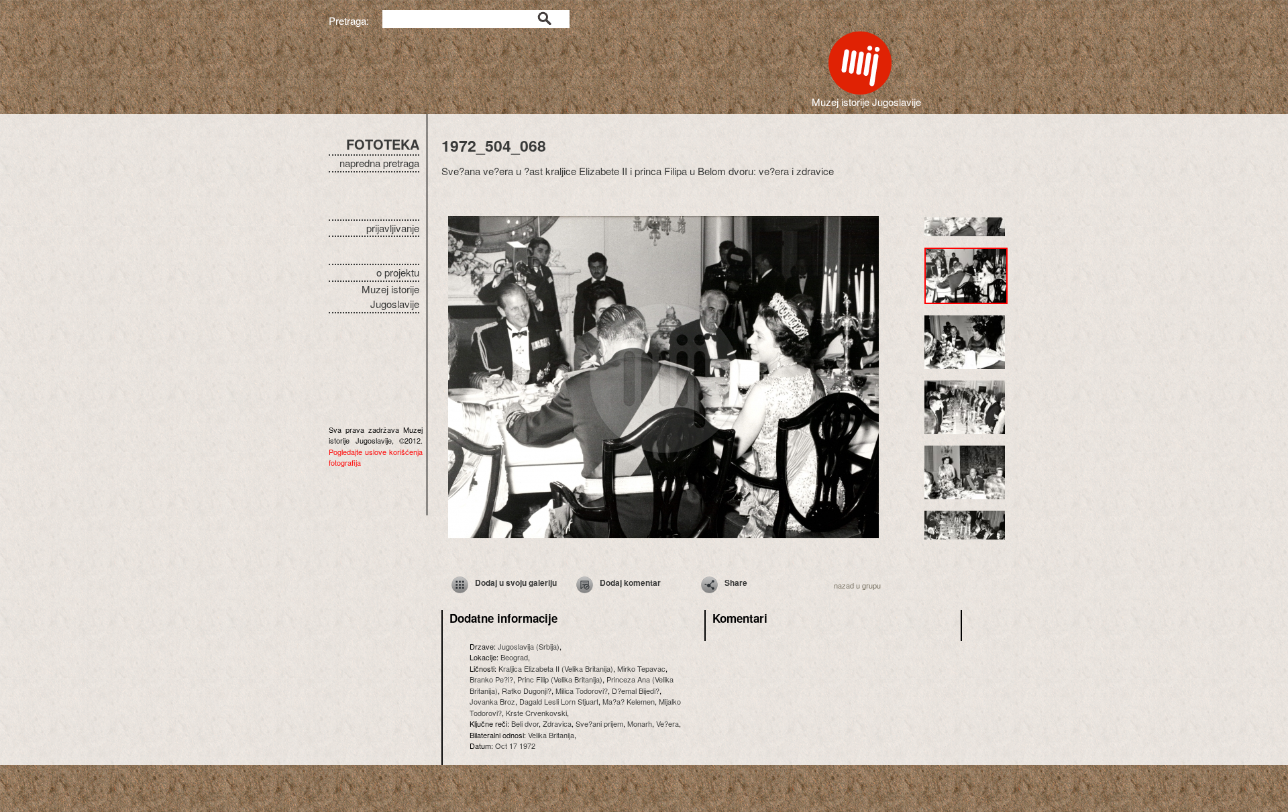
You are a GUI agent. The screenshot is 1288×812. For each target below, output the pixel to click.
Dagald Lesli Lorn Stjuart (558, 701)
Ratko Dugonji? (526, 690)
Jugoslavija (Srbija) (528, 646)
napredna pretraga (379, 163)
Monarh (639, 723)
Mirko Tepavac (641, 668)
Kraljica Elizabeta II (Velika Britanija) (555, 668)
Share (735, 582)
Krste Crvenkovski (536, 712)
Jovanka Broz (492, 701)
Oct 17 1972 (515, 745)
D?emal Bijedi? (635, 690)
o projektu (397, 272)
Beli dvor (525, 723)
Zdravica (557, 723)
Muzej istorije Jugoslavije (390, 296)
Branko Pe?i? (491, 679)
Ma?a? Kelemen (628, 701)
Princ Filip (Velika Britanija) (559, 679)
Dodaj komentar (630, 582)
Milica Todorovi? (581, 690)
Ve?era (667, 723)
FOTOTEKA (382, 144)
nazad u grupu (857, 585)
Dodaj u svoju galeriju (516, 582)
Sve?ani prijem (599, 723)
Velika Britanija (551, 734)
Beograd (514, 657)
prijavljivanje (392, 228)
